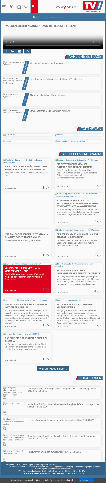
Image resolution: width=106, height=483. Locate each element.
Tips (53, 473)
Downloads (14, 467)
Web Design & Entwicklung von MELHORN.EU (40, 465)
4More (70, 473)
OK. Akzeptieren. (86, 480)
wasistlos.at (61, 473)
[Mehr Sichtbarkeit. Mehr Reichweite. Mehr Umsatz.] (53, 17)
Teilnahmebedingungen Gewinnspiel (87, 467)
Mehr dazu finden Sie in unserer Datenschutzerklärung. (57, 480)
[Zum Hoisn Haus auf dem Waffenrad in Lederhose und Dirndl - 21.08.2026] (53, 377)
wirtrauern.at (79, 473)
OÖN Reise (83, 471)
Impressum (31, 467)
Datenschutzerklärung (44, 467)
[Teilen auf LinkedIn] (12, 51)
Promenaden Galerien (30, 473)
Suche (26, 6)
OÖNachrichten (57, 471)
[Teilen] (19, 51)
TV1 (20, 471)
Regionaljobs (45, 473)
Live (34, 6)
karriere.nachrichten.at (32, 471)
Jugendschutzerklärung (63, 467)
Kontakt (23, 467)
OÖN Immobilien (71, 471)
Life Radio (46, 471)
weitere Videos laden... (53, 368)
